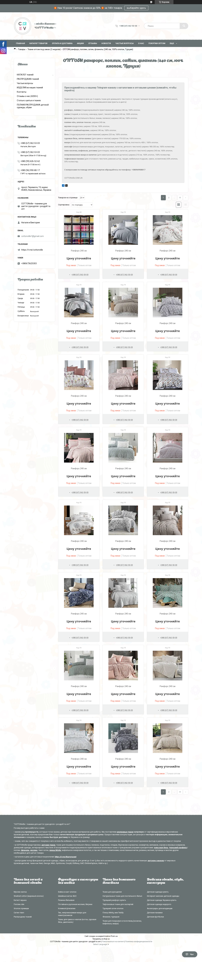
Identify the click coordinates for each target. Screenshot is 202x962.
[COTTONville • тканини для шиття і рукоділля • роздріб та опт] (22, 26)
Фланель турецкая (111, 917)
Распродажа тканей (23, 917)
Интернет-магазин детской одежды (163, 896)
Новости (106, 43)
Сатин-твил (19, 912)
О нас (141, 43)
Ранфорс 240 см (79, 251)
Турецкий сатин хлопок (113, 908)
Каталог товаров (38, 43)
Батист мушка (20, 900)
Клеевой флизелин (66, 908)
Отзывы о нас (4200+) (27, 96)
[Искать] (184, 26)
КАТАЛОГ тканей (25, 74)
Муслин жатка (20, 892)
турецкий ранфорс (178, 847)
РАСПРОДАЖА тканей (28, 79)
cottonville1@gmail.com (32, 236)
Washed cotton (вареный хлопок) (29, 896)
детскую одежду (156, 860)
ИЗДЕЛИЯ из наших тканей (30, 87)
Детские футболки (155, 917)
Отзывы (92, 43)
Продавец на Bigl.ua (101, 939)
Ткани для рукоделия (112, 892)
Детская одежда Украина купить (161, 900)
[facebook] (63, 186)
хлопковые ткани (125, 832)
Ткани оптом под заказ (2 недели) (44, 49)
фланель (25, 850)
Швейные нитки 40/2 (67, 896)
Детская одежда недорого (159, 904)
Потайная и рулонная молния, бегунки (75, 904)
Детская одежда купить (158, 892)
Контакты (21, 92)
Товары (21, 49)
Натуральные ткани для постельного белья (122, 896)
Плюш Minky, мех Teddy (113, 912)
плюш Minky (55, 850)
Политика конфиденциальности (138, 942)
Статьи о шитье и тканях (29, 100)
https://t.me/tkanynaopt (65, 857)
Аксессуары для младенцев (159, 908)
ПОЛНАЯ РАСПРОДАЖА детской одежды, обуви (33, 106)
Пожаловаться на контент (113, 942)
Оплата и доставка (62, 43)
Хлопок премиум (21, 908)
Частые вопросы (124, 43)
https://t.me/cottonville (32, 250)
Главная (20, 43)
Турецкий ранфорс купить (114, 900)
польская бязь (161, 847)
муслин (33, 850)
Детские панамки (155, 912)
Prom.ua (114, 936)
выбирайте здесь (136, 8)
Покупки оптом (156, 43)
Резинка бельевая (66, 900)
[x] (66, 186)
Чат (192, 954)
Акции (80, 43)
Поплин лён (19, 904)
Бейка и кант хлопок (67, 892)
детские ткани (48, 845)
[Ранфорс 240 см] (78, 230)
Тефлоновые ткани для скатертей (118, 904)
